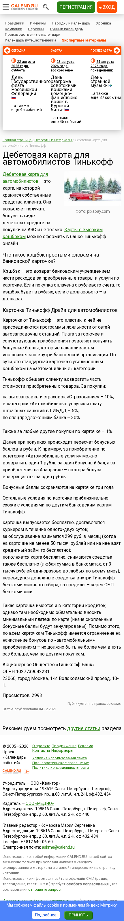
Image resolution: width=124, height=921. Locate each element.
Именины (38, 23)
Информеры (62, 750)
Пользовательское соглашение (60, 763)
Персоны (36, 29)
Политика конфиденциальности (60, 767)
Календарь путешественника (30, 40)
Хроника (103, 23)
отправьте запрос (44, 889)
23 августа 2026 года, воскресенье (62, 66)
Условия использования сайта (59, 758)
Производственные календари (32, 34)
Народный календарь (71, 23)
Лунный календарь (66, 29)
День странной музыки (100, 81)
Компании (13, 29)
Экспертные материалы (84, 40)
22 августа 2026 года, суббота (23, 66)
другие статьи (83, 728)
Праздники (14, 23)
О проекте (41, 746)
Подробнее (46, 915)
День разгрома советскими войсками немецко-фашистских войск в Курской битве (64, 93)
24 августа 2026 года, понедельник (102, 66)
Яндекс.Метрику (101, 905)
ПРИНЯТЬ (78, 915)
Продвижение (64, 746)
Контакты (41, 750)
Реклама (85, 746)
